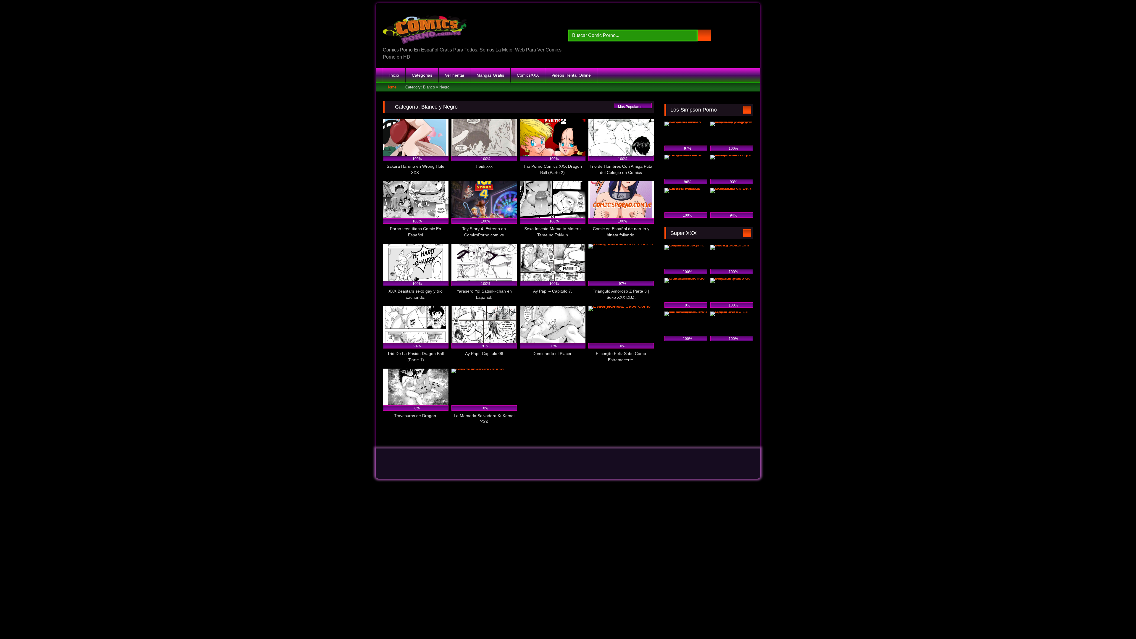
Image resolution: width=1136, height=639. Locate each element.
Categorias (422, 75)
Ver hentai (454, 75)
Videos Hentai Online (571, 75)
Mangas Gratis (490, 75)
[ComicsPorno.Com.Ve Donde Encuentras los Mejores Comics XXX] (426, 27)
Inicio (394, 75)
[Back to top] (1118, 621)
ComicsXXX (528, 75)
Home (391, 87)
